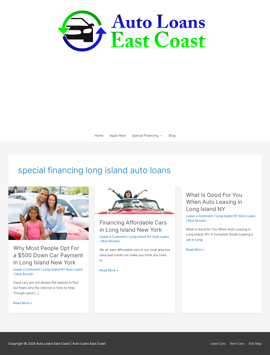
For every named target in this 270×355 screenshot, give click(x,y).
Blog (172, 135)
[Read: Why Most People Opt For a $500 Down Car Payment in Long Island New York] (48, 213)
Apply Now (118, 135)
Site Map (255, 343)
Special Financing (145, 135)
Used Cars (218, 343)
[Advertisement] (135, 97)
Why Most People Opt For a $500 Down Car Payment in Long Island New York (48, 255)
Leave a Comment (26, 269)
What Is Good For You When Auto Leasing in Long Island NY (214, 202)
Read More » (22, 303)
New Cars (237, 343)
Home (98, 135)
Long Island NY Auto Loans (63, 269)
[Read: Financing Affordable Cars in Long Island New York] (135, 200)
